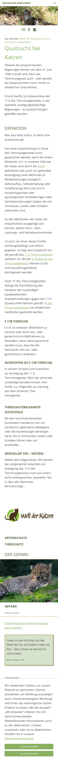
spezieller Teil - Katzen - (25, 453)
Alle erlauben (29, 746)
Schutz (45, 38)
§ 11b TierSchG (16, 321)
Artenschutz (16, 538)
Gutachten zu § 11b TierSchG (28, 363)
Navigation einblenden (16, 3)
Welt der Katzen (29, 38)
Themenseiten (12, 677)
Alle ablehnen (29, 753)
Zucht (41, 166)
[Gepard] (29, 580)
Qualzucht (25, 42)
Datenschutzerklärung (19, 738)
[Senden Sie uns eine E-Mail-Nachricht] (23, 29)
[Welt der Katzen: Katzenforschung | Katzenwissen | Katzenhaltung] (29, 515)
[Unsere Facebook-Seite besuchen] (29, 29)
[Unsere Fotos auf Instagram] (35, 29)
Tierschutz (11, 42)
